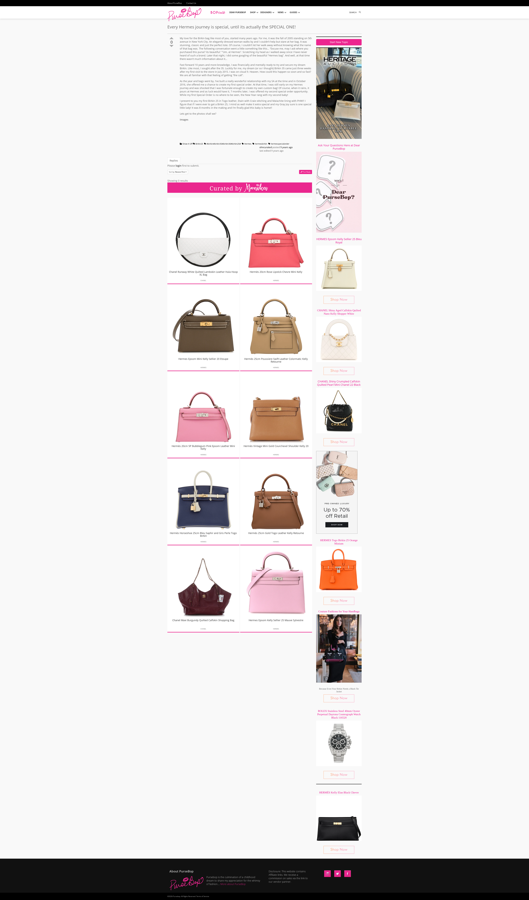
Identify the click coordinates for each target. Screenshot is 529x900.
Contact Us (191, 3)
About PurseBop (174, 3)
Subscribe (311, 895)
